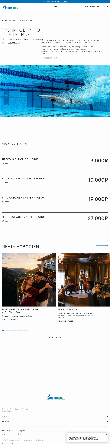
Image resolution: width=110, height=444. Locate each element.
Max (3, 434)
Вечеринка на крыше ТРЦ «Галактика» (20, 310)
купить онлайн (91, 6)
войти (105, 6)
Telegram (21, 431)
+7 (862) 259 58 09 (13, 43)
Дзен (20, 434)
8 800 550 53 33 (63, 2)
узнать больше (9, 320)
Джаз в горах (67, 309)
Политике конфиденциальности (90, 439)
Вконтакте (6, 431)
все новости (55, 337)
